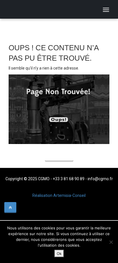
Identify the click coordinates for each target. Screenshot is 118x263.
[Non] (111, 242)
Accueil (59, 156)
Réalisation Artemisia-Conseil (59, 195)
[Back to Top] (10, 207)
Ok (59, 253)
